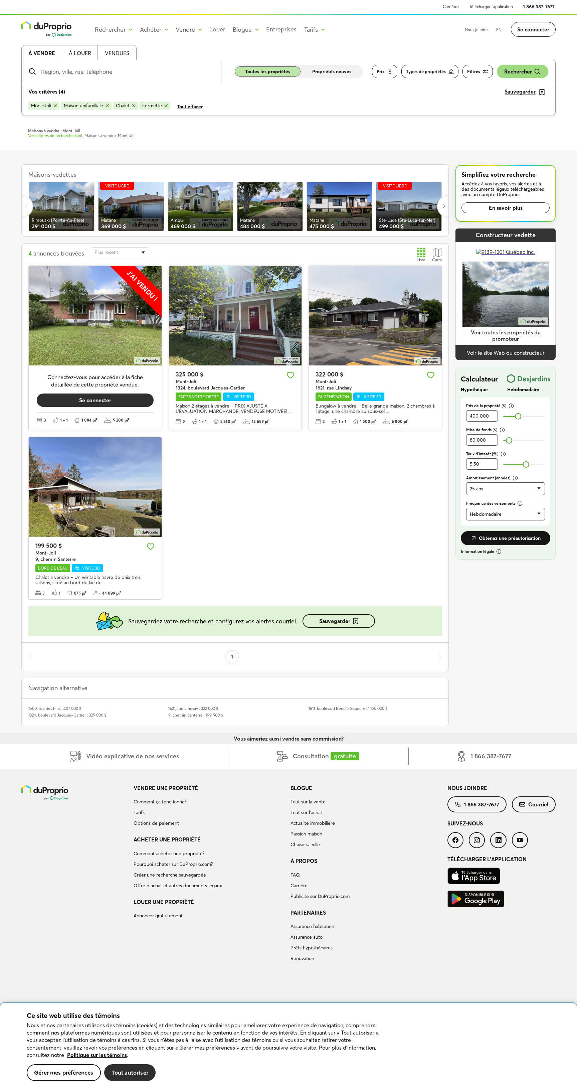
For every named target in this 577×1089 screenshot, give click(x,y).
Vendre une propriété (166, 788)
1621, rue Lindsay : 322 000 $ (193, 708)
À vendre (41, 53)
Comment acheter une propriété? (169, 853)
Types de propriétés (426, 71)
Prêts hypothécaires (312, 948)
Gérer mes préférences (63, 1072)
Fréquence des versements (490, 503)
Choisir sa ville (305, 844)
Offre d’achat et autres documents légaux (178, 886)
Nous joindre (476, 29)
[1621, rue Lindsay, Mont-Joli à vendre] (375, 315)
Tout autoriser (130, 1072)
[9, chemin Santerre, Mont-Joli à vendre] (95, 487)
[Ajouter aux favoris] (290, 375)
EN (499, 29)
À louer (80, 53)
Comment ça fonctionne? (160, 802)
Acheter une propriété (167, 839)
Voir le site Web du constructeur (506, 352)
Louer (217, 29)
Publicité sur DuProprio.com (320, 896)
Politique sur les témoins (97, 1055)
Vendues (117, 53)
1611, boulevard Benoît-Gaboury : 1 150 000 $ (348, 708)
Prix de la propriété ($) (486, 405)
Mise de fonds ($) (482, 429)
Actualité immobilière (313, 823)
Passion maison (306, 834)
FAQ (295, 875)
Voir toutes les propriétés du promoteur (506, 335)
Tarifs (139, 812)
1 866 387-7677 (539, 7)
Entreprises (281, 29)
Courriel (538, 804)
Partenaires (308, 913)
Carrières (451, 6)
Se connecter (533, 29)
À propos (304, 861)
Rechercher (518, 71)
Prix (381, 71)
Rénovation (302, 958)
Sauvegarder (334, 621)
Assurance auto (307, 937)
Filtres (473, 71)
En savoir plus (506, 207)
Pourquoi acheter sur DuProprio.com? (173, 864)
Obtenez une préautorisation (510, 538)
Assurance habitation (312, 926)
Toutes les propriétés (267, 71)
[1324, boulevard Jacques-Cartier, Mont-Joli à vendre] (235, 315)
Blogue (301, 788)
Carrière (299, 886)
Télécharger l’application (491, 6)
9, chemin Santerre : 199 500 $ (195, 715)
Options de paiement (156, 823)
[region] (288, 1046)
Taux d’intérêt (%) (482, 453)
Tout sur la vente (308, 802)
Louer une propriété (164, 902)
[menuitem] (209, 806)
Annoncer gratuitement (158, 916)
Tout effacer (190, 107)
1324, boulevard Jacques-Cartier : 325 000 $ (67, 715)
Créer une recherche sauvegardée (170, 875)
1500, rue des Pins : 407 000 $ (54, 708)
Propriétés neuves (331, 71)
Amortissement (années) (488, 477)
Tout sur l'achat (306, 812)
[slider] (518, 416)
